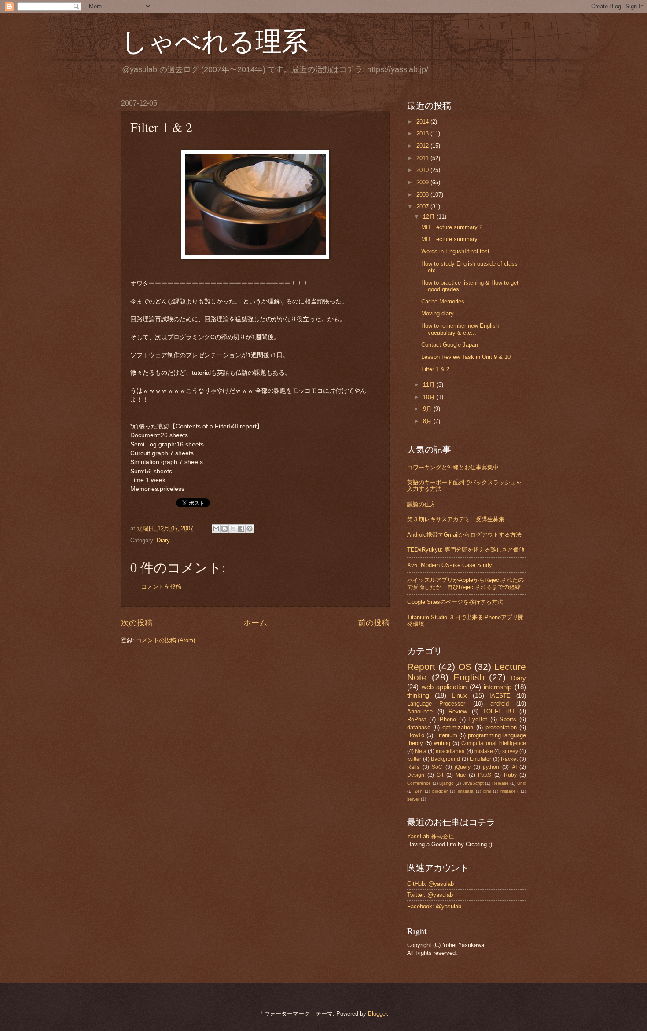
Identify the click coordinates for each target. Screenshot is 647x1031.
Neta (420, 751)
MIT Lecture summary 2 (451, 227)
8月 (428, 421)
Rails (413, 767)
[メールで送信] (216, 528)
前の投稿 (374, 622)
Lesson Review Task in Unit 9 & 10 (466, 357)
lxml (487, 791)
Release (500, 783)
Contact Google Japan (449, 344)
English (469, 677)
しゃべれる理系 (214, 40)
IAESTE (500, 695)
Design (415, 775)
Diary (163, 540)
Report (421, 667)
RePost (416, 719)
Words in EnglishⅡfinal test (455, 251)
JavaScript (473, 783)
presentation (501, 727)
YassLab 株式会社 (430, 836)
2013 (423, 133)
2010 (423, 170)
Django (446, 783)
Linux (459, 695)
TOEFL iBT (499, 711)
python (491, 767)
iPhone (447, 719)
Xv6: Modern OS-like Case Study (449, 565)
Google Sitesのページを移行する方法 (455, 602)
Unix (521, 783)
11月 (430, 384)
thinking (418, 695)
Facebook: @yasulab (434, 906)
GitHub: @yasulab (430, 884)
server (413, 799)
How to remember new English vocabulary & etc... (460, 329)
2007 (423, 206)
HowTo (415, 735)
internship (497, 687)
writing (442, 743)
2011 (423, 158)
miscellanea (450, 751)
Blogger (377, 1013)
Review (457, 711)
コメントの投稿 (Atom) (165, 640)
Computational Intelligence (493, 743)
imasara (466, 791)
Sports (508, 719)
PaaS (484, 775)
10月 (430, 397)
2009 (423, 182)
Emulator (480, 759)
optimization (457, 727)
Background (445, 759)
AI (514, 767)
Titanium (446, 735)
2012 (423, 146)
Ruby (510, 775)
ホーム (255, 622)
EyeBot (477, 719)
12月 (430, 216)
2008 (423, 194)
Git (440, 775)
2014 (423, 121)
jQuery (463, 767)
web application (444, 687)
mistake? (509, 791)
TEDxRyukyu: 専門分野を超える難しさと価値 (466, 549)
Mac (461, 775)
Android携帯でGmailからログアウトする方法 (464, 534)
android (499, 703)
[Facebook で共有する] (241, 528)
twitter (414, 759)
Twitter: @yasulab (430, 895)
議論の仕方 (421, 504)
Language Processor (436, 703)
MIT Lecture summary (449, 239)
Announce (420, 711)
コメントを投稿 (161, 586)
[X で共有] (232, 528)
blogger (440, 791)
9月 (428, 409)
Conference (419, 783)
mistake (483, 751)
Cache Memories (442, 301)
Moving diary (437, 313)
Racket (509, 759)
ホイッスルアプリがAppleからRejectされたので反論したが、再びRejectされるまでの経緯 (465, 583)
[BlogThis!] (224, 528)
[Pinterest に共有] (249, 528)
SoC (437, 767)
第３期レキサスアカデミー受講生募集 (455, 519)
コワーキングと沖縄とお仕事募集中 (453, 467)
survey (510, 751)
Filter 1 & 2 (435, 369)
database (418, 727)
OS (464, 667)
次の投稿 (137, 622)
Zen (419, 791)
